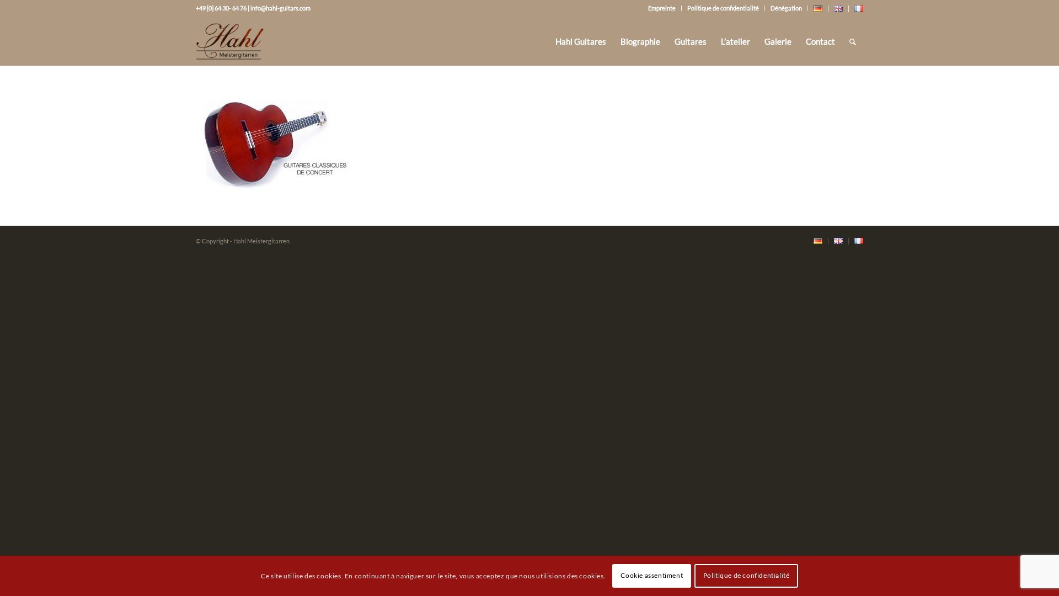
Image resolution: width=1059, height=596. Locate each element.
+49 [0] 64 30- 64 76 (221, 8)
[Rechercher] (852, 41)
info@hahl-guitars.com (280, 8)
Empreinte (662, 8)
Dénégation (786, 8)
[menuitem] (580, 41)
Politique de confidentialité (723, 8)
